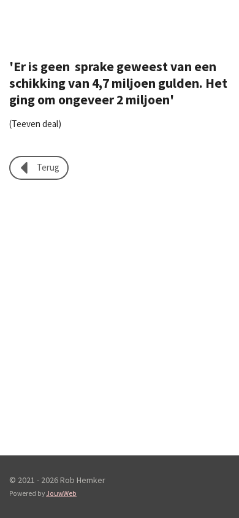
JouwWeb (61, 493)
